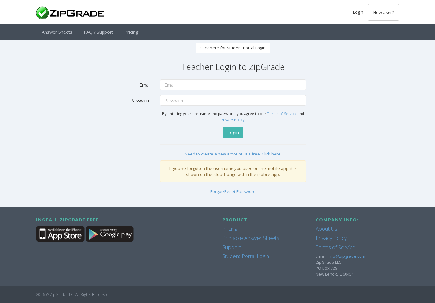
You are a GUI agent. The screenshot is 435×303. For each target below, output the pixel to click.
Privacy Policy (233, 119)
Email (145, 85)
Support (231, 247)
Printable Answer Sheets (250, 238)
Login (358, 12)
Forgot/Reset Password (233, 191)
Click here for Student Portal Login (233, 48)
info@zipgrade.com (346, 256)
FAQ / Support (98, 32)
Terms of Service (282, 113)
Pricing (131, 32)
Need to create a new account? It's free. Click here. (233, 154)
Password (140, 100)
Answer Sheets (57, 32)
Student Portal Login (245, 256)
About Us (326, 228)
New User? (383, 12)
